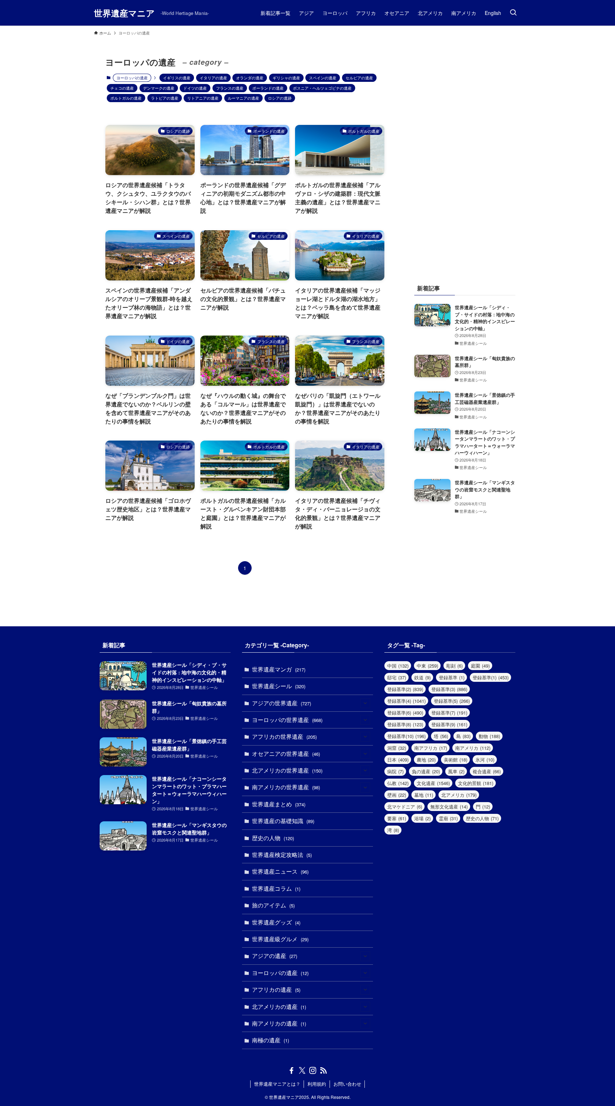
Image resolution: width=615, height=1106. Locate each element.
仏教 (398, 783)
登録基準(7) (449, 712)
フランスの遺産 (229, 88)
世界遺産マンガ (278, 669)
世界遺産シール (278, 686)
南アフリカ (430, 747)
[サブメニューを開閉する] (365, 703)
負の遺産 (426, 771)
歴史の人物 (273, 838)
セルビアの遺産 (359, 77)
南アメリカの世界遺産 (286, 787)
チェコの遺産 (122, 88)
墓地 (423, 794)
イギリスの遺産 (176, 77)
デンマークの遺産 (158, 88)
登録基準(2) (405, 689)
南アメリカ (472, 747)
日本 (398, 759)
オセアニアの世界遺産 (286, 753)
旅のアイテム (273, 905)
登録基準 (451, 677)
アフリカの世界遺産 (284, 736)
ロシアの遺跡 (279, 98)
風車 (456, 771)
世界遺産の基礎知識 (283, 821)
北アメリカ (459, 794)
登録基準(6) (405, 712)
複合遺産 (487, 771)
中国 (398, 665)
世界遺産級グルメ (280, 939)
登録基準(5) (452, 700)
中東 (427, 665)
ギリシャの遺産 (286, 77)
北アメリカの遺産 (279, 1006)
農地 (426, 759)
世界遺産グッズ (276, 922)
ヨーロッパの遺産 (280, 973)
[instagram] (313, 1070)
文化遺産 (433, 783)
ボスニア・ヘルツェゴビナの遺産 (322, 88)
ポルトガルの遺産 (126, 98)
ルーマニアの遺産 (243, 98)
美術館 (455, 759)
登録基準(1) (491, 677)
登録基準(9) (449, 724)
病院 (395, 771)
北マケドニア (404, 806)
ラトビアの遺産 (164, 98)
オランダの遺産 (249, 77)
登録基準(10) (406, 736)
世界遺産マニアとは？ (277, 1083)
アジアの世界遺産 (281, 703)
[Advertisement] (464, 153)
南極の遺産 (270, 1040)
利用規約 (317, 1083)
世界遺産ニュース (280, 871)
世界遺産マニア (124, 13)
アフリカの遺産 (276, 989)
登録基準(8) (405, 724)
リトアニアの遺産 (203, 98)
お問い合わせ (347, 1083)
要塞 (396, 818)
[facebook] (291, 1070)
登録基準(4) (406, 700)
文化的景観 (475, 783)
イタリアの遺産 (213, 77)
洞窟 (396, 747)
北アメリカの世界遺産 (287, 770)
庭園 (480, 665)
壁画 (396, 794)
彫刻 (454, 665)
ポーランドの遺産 (268, 88)
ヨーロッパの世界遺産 (287, 720)
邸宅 (396, 677)
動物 (489, 736)
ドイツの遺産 (195, 88)
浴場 (422, 818)
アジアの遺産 (274, 956)
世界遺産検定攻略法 (282, 854)
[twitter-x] (302, 1070)
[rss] (323, 1070)
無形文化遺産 (449, 806)
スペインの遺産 (322, 77)
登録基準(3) (449, 689)
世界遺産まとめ (278, 804)
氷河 (484, 759)
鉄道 (422, 677)
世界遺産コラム (276, 888)
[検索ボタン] (513, 13)
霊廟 (448, 818)
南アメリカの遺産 (279, 1023)
